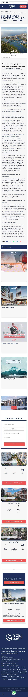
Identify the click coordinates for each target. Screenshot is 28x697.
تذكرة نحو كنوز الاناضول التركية (8, 378)
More (14, 407)
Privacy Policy (9, 690)
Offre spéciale (23, 6)
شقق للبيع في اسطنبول (14, 542)
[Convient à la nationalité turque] (24, 454)
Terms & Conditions (17, 690)
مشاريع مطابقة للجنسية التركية (12, 401)
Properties (12, 667)
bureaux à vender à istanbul (10, 679)
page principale (4, 11)
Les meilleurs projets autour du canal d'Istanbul (13, 13)
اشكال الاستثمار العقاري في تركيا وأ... (10, 343)
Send (14, 444)
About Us (4, 667)
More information (14, 582)
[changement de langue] (7, 2)
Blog (11, 11)
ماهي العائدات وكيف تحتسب (8, 307)
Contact (23, 667)
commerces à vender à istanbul (16, 677)
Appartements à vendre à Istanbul (11, 669)
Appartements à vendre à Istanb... (14, 603)
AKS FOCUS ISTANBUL (14, 503)
